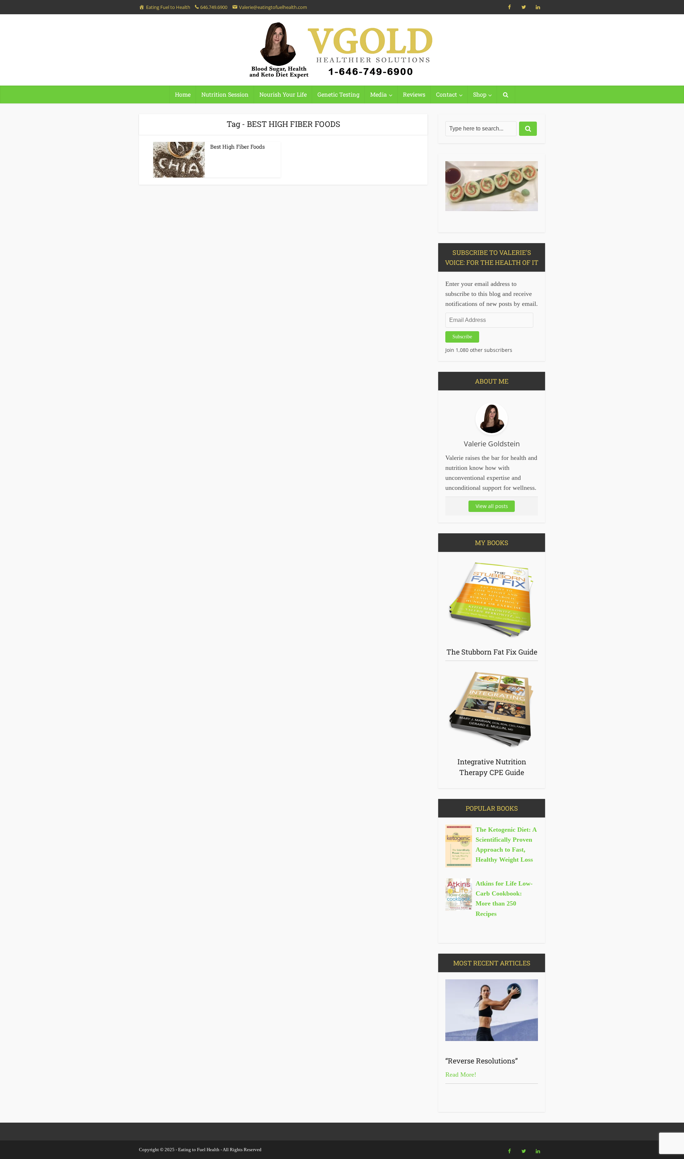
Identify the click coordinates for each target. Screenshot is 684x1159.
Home (183, 94)
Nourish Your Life (283, 94)
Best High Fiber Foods (237, 146)
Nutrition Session (225, 94)
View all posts (492, 506)
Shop (479, 94)
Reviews (414, 94)
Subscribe (462, 336)
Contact (446, 94)
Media (378, 94)
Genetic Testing (338, 94)
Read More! (460, 1074)
